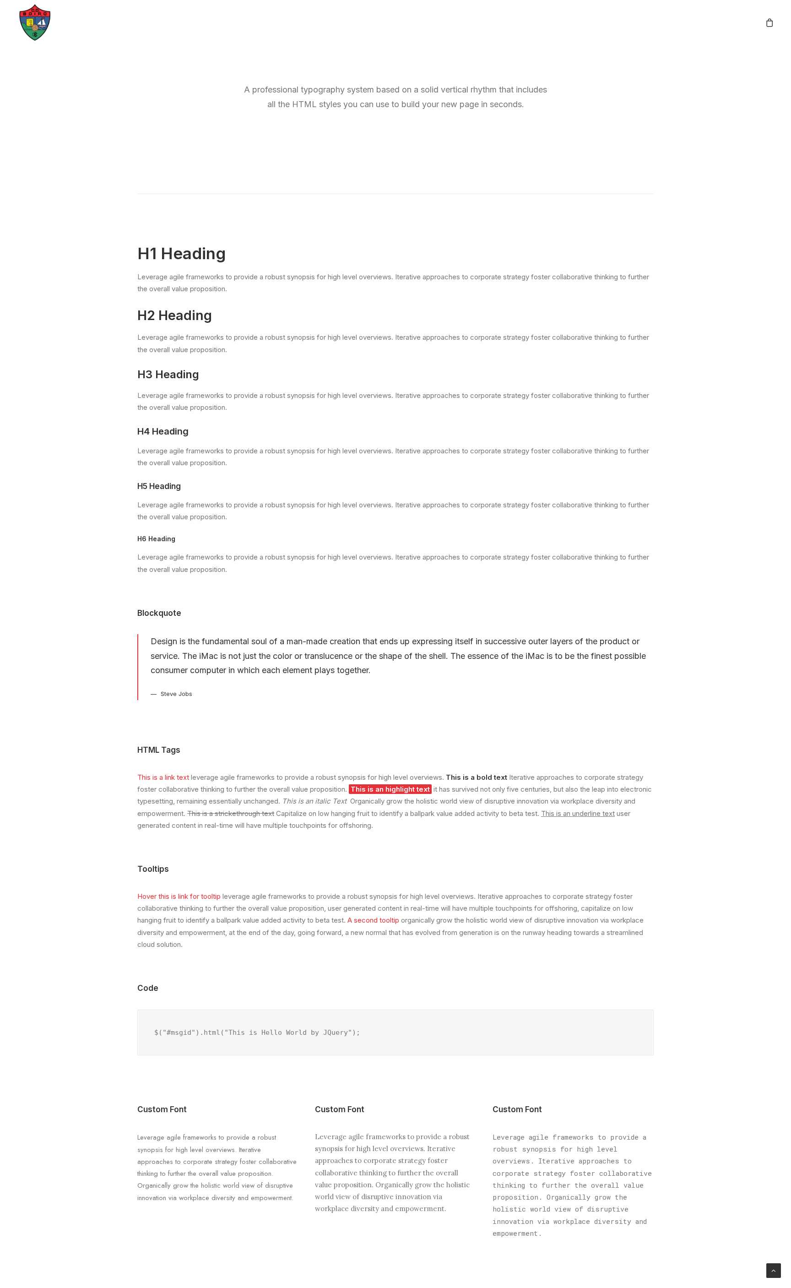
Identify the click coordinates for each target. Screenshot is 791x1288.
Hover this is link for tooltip (179, 896)
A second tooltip (373, 920)
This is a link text (163, 777)
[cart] (770, 22)
